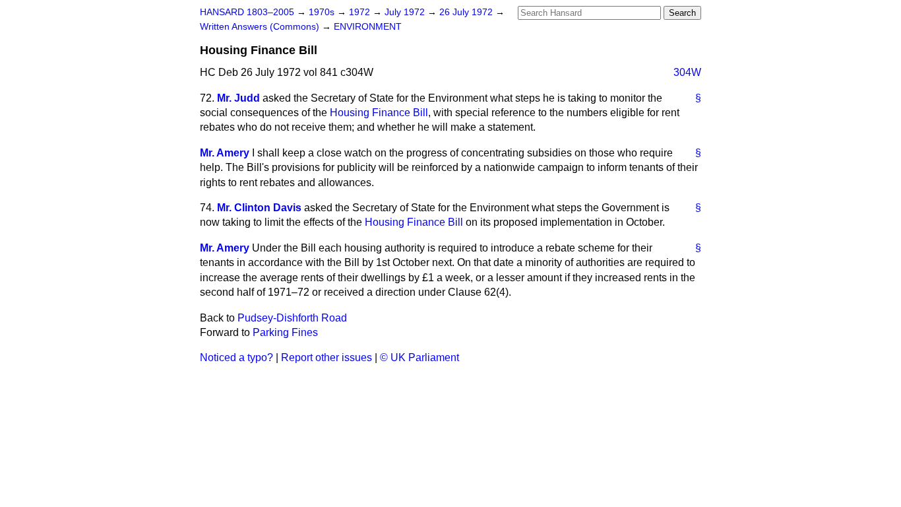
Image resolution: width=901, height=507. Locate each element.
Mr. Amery (224, 152)
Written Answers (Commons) (261, 27)
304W (687, 72)
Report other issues (326, 357)
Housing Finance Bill (379, 112)
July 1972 (406, 12)
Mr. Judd (238, 98)
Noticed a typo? (236, 357)
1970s (323, 12)
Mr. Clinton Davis (259, 207)
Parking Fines (285, 332)
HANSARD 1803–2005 (247, 12)
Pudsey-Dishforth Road (292, 317)
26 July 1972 (467, 12)
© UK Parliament (419, 357)
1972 (361, 12)
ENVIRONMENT (368, 27)
